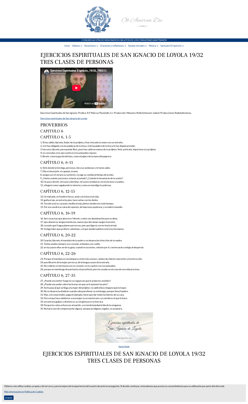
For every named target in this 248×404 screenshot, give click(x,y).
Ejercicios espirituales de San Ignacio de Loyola (63, 118)
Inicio (67, 45)
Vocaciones (90, 45)
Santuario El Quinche (170, 45)
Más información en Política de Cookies (23, 391)
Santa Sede (124, 346)
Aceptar (8, 397)
